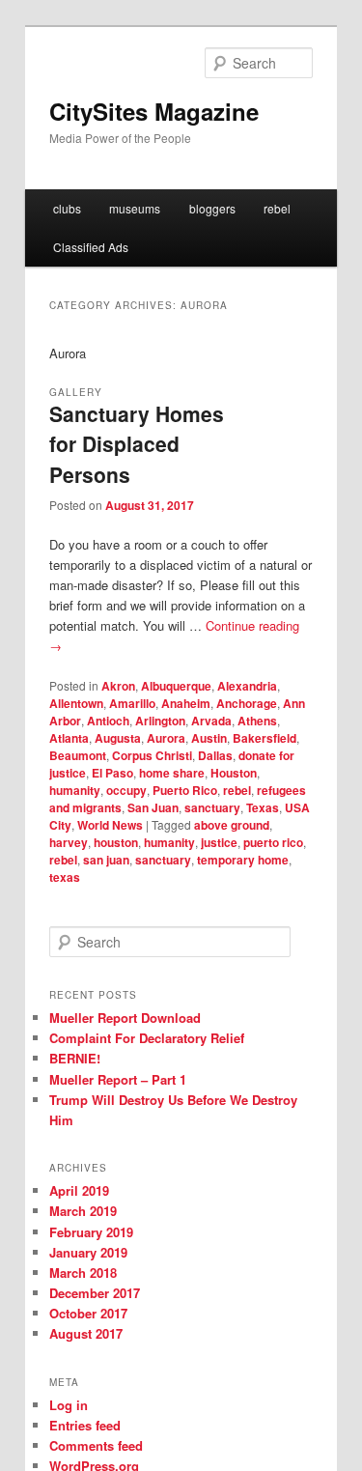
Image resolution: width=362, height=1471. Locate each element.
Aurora (166, 738)
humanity (74, 790)
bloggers (212, 208)
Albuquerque (176, 685)
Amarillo (132, 703)
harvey (68, 842)
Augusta (118, 738)
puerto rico (273, 842)
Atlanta (69, 738)
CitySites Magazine (154, 111)
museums (134, 208)
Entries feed (85, 1425)
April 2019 (79, 1190)
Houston (233, 772)
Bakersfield (264, 738)
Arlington (160, 720)
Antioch (108, 720)
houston (116, 842)
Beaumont (77, 755)
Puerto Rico (185, 790)
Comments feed (96, 1445)
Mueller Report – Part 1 (117, 1079)
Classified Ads (90, 247)
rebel (277, 208)
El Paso (112, 772)
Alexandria (247, 685)
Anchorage (246, 703)
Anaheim (185, 703)
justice (219, 842)
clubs (67, 208)
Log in (68, 1405)
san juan (106, 859)
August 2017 (86, 1333)
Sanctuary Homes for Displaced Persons (136, 444)
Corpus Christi (152, 755)
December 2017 (94, 1293)
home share (172, 772)
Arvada (211, 720)
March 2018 (83, 1272)
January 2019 (88, 1252)
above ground (231, 825)
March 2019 (83, 1211)
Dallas (215, 755)
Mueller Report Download (125, 1017)
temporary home (243, 859)
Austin (209, 738)
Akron (118, 685)
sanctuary (212, 807)
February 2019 (91, 1232)
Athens (257, 720)
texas (64, 877)
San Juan (153, 807)
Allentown (76, 703)
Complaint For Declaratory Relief (146, 1038)
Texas (262, 807)
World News (110, 825)
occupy (126, 790)
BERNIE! (74, 1058)
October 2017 (88, 1313)
